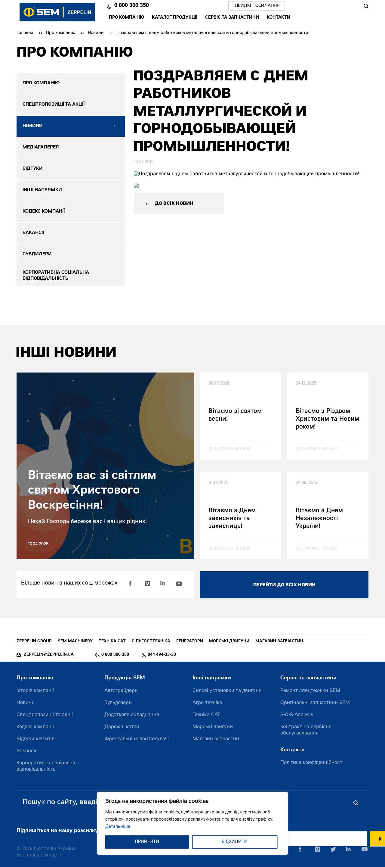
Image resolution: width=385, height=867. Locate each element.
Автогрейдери (121, 690)
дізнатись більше (230, 449)
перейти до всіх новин (284, 585)
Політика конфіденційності (311, 762)
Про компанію (126, 18)
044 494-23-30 (162, 655)
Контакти (278, 18)
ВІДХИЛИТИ (235, 842)
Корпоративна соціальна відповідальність (46, 766)
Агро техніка (207, 702)
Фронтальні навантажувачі (136, 739)
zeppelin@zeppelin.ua (49, 655)
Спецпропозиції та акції (45, 715)
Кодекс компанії (35, 727)
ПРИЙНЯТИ (147, 842)
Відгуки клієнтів (35, 739)
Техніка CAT (206, 715)
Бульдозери (118, 702)
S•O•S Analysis (296, 715)
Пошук (365, 6)
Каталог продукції (174, 18)
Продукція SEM (124, 678)
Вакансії (26, 751)
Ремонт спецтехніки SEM (310, 690)
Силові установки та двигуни (227, 690)
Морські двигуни (212, 727)
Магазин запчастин (215, 739)
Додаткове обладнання (131, 715)
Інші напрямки (211, 678)
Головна (25, 33)
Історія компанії (35, 690)
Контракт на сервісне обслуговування (305, 730)
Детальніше (117, 827)
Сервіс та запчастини (232, 18)
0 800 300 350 (131, 6)
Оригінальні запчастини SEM (315, 702)
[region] (192, 823)
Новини (96, 33)
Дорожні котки (121, 727)
